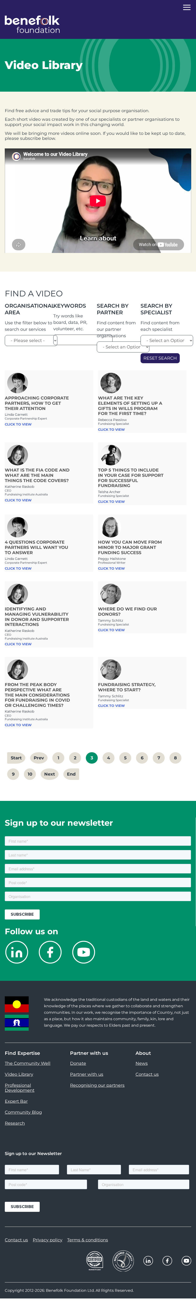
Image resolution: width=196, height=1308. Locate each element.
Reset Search (160, 358)
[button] (186, 1294)
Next (49, 774)
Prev (39, 758)
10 (30, 774)
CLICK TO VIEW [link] (18, 424)
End (71, 774)
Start (16, 758)
